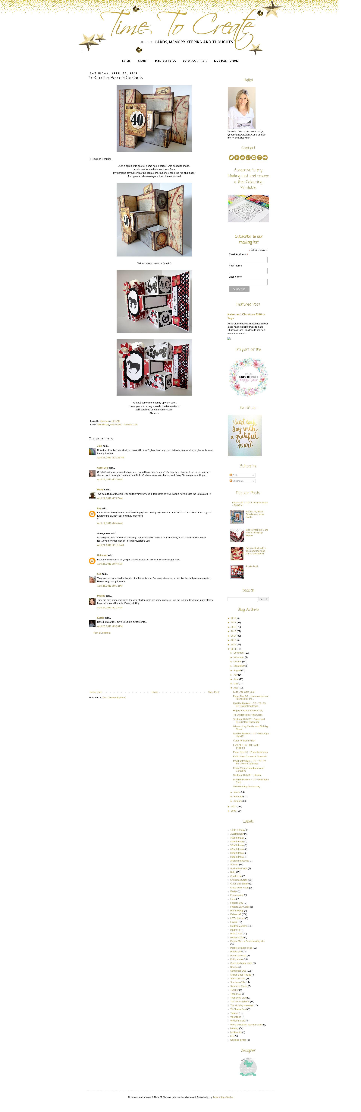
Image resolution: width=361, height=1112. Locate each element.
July (236, 675)
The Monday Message (241, 1005)
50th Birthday (237, 845)
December (239, 653)
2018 (234, 618)
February (238, 796)
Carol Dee (102, 468)
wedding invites (238, 1040)
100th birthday (237, 830)
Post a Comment (101, 633)
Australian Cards (238, 868)
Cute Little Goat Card (244, 692)
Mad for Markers (238, 926)
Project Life (236, 951)
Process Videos (195, 61)
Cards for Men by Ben (244, 740)
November (239, 657)
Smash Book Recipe (240, 974)
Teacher (234, 990)
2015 (234, 631)
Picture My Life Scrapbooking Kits (247, 941)
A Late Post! (252, 566)
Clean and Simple (239, 883)
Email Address (238, 254)
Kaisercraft (235, 914)
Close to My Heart (239, 887)
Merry (100, 489)
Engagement (236, 895)
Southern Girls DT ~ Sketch (247, 775)
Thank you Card (238, 997)
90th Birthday (237, 857)
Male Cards (236, 933)
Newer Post (96, 692)
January (238, 801)
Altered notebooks (239, 860)
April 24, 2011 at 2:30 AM (110, 479)
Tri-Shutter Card (130, 424)
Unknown (102, 555)
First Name (235, 265)
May (236, 683)
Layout (233, 922)
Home (126, 61)
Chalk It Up (236, 876)
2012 (234, 644)
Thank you (235, 994)
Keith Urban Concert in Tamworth (250, 756)
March (237, 792)
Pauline (101, 595)
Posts (235, 475)
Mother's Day (237, 937)
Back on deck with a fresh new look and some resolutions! (256, 551)
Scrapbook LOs (238, 971)
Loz (99, 508)
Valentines (235, 1017)
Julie (99, 446)
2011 (234, 649)
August (237, 670)
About (143, 61)
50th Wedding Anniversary (246, 786)
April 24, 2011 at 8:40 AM (110, 523)
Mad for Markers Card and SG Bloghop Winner (257, 533)
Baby (233, 872)
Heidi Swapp (236, 910)
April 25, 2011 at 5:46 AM (110, 563)
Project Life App (238, 955)
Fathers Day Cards (240, 907)
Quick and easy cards (241, 963)
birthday (234, 1028)
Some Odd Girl (237, 978)
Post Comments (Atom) (114, 697)
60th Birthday (237, 849)
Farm (233, 899)
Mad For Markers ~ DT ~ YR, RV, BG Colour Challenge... (249, 704)
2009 (234, 811)
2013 (234, 640)
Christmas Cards (238, 880)
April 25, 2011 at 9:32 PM (110, 586)
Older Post (213, 692)
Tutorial (234, 1013)
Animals (234, 864)
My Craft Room (226, 61)
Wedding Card (237, 1020)
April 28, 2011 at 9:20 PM (110, 626)
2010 (234, 806)
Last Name (235, 276)
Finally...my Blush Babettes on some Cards (255, 514)
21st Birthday (237, 834)
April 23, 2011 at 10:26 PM (110, 457)
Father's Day (236, 903)
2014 (234, 636)
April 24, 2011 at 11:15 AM (110, 545)
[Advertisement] (154, 662)
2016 (234, 627)
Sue (99, 574)
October (238, 661)
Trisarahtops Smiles (223, 1097)
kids (232, 1036)
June (236, 679)
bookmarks (236, 1032)
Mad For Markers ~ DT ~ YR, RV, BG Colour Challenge (249, 762)
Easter (233, 891)
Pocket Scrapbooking (241, 948)
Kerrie (100, 618)
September (239, 666)
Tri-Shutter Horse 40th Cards (247, 715)
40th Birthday (103, 424)
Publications (165, 61)
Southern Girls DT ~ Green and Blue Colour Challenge (249, 720)
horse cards (115, 424)
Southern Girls (237, 982)
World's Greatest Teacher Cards (246, 1024)
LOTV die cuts (237, 918)
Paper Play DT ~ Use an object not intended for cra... (250, 697)
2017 (234, 622)
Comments (237, 481)
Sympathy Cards (238, 986)
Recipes (234, 967)
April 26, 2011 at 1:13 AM (110, 607)
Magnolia (235, 930)
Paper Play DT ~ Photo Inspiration (250, 752)
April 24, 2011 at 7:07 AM (110, 498)
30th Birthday (237, 837)
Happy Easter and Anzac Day (248, 710)
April (236, 688)
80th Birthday (237, 853)
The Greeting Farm (240, 1001)
